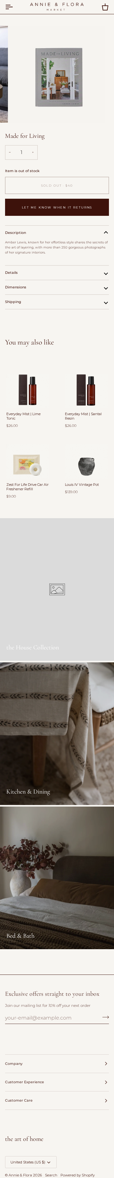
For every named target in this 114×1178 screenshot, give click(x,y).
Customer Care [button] (19, 1100)
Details (11, 272)
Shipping (13, 301)
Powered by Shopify (77, 1175)
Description (15, 232)
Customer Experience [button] (24, 1082)
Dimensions (15, 287)
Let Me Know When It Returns (57, 207)
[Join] (103, 1017)
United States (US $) (27, 1162)
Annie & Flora (20, 1175)
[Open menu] (14, 7)
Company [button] (13, 1063)
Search (51, 1175)
